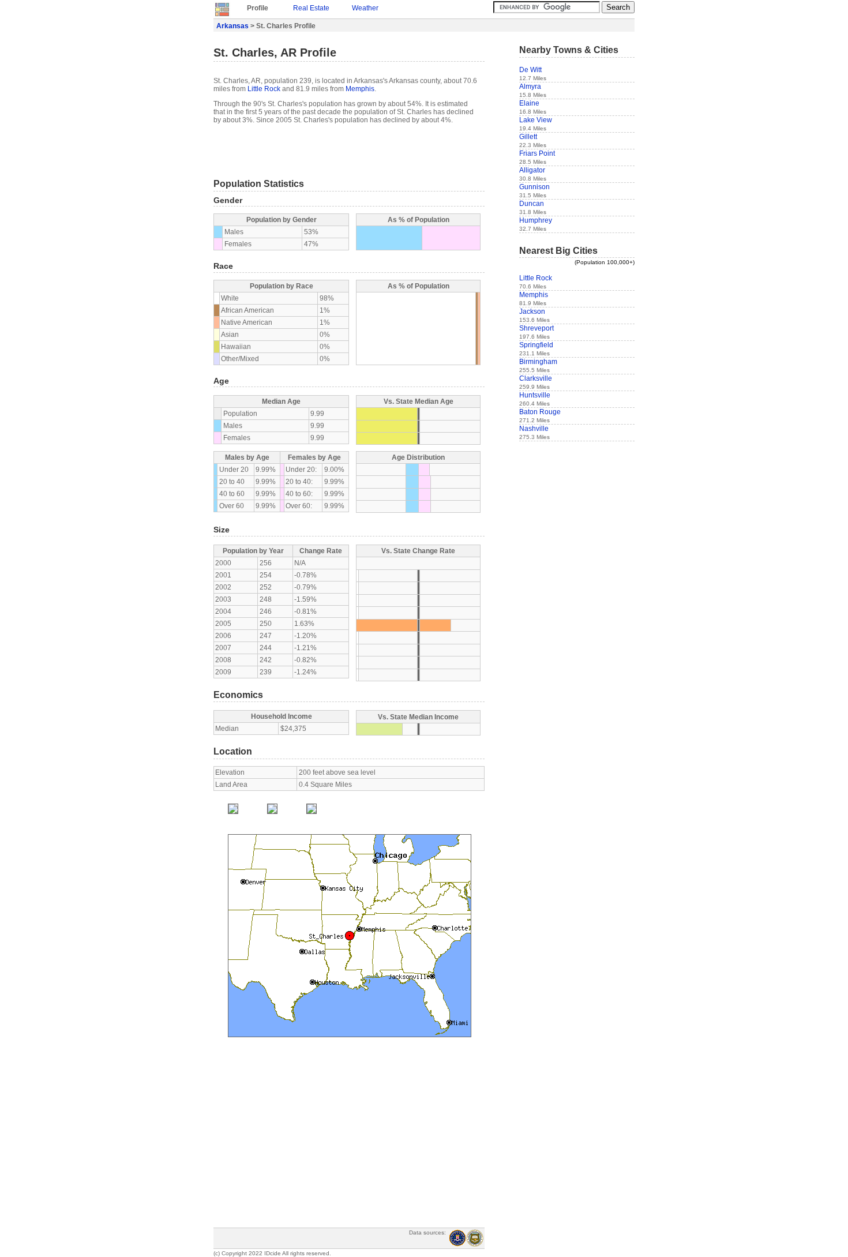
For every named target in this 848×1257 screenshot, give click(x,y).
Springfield (536, 345)
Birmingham (538, 362)
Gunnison (534, 187)
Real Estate (311, 8)
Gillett (528, 137)
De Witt (530, 70)
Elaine (529, 103)
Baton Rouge (540, 412)
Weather (365, 8)
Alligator (532, 170)
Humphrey (535, 220)
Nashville (534, 429)
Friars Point (537, 153)
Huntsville (534, 395)
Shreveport (536, 328)
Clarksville (535, 378)
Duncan (531, 204)
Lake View (535, 120)
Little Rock (263, 89)
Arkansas (232, 26)
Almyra (530, 86)
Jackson (532, 311)
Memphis (360, 89)
